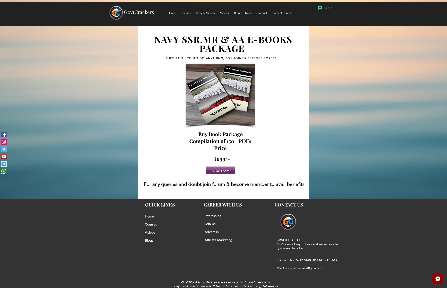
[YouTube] (4, 156)
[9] (4, 171)
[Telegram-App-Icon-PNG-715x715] (4, 164)
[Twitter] (4, 149)
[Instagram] (4, 142)
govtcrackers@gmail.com (307, 268)
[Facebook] (4, 134)
